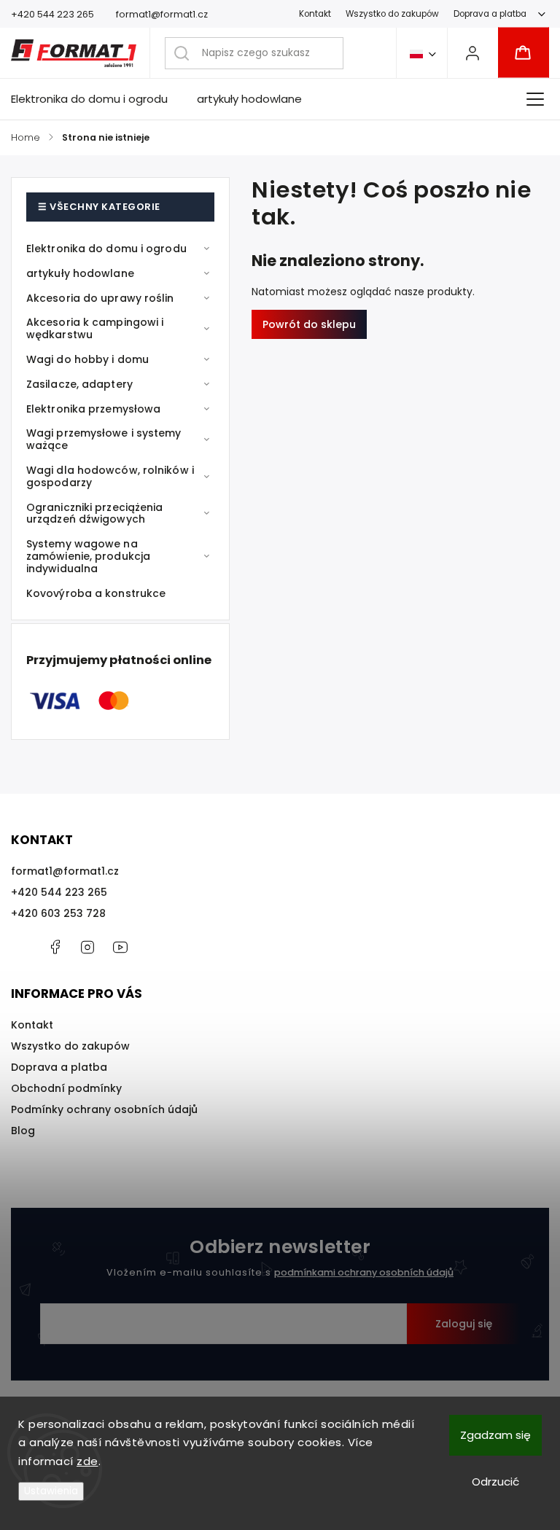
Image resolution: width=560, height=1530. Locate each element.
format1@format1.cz (65, 871)
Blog (23, 1130)
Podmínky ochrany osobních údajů (104, 1109)
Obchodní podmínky (66, 1088)
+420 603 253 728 (58, 913)
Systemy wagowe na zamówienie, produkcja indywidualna (88, 556)
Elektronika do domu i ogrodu (106, 248)
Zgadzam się (495, 1435)
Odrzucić (495, 1481)
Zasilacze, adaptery (79, 384)
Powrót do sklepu (309, 324)
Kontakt (315, 14)
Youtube (120, 947)
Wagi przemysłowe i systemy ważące (104, 439)
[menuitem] (96, 99)
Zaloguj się (463, 1323)
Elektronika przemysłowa (93, 409)
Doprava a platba (490, 14)
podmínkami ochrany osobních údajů (364, 1272)
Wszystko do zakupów (392, 14)
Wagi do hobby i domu (87, 359)
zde (87, 1461)
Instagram (87, 947)
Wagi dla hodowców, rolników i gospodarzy (110, 476)
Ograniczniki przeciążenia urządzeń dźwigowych (94, 513)
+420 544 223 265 (59, 892)
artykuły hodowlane (80, 273)
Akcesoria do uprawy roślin (100, 298)
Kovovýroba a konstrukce (96, 593)
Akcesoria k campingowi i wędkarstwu (94, 328)
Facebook (55, 947)
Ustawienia (51, 1491)
